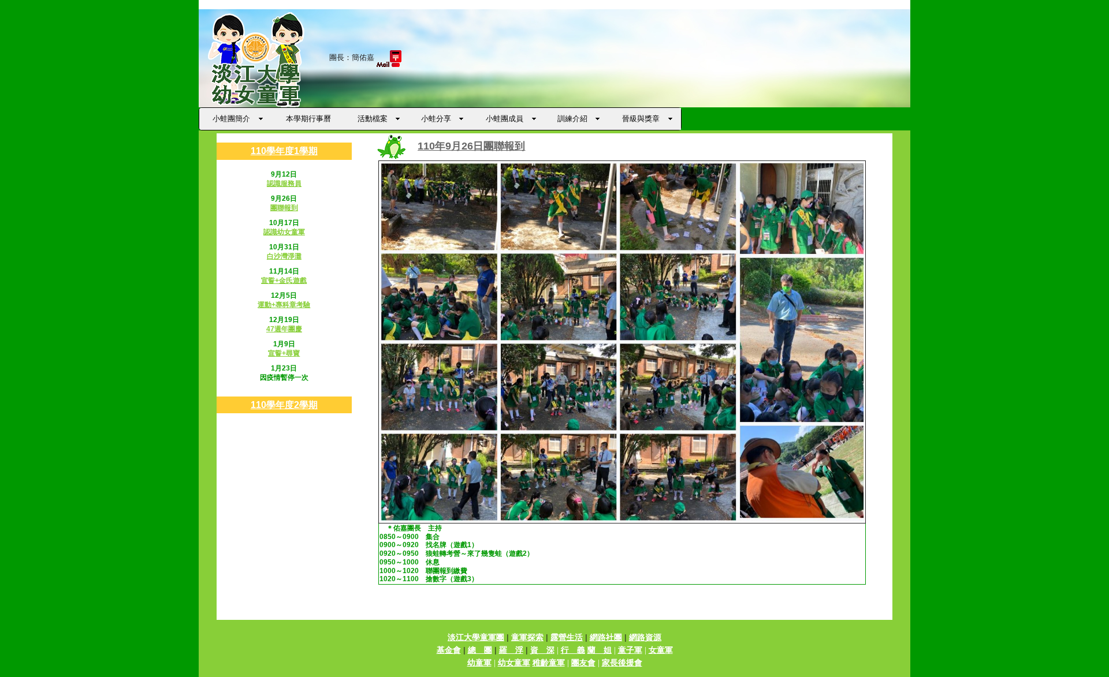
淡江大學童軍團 (476, 637)
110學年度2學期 (284, 405)
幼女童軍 (514, 662)
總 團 (480, 649)
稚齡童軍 (549, 662)
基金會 (449, 649)
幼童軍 (479, 662)
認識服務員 (284, 183)
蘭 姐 (599, 649)
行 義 (573, 649)
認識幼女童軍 (284, 232)
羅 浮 (511, 649)
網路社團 (606, 637)
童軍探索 (527, 637)
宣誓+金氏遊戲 (284, 280)
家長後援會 (622, 662)
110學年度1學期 (284, 151)
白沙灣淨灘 (284, 256)
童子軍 (630, 649)
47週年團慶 (284, 329)
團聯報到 (284, 208)
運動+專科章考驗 (284, 305)
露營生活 (566, 637)
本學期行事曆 (308, 118)
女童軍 (661, 649)
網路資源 (645, 637)
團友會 (583, 662)
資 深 (542, 649)
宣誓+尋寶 (284, 353)
